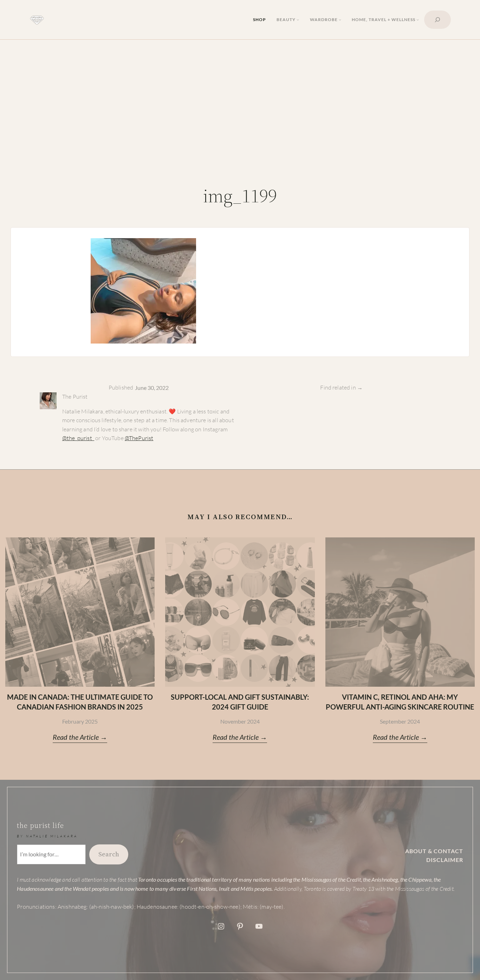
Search (108, 854)
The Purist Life (40, 825)
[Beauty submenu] (298, 19)
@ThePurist (139, 438)
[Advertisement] (240, 120)
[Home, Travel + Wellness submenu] (417, 19)
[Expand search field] (437, 20)
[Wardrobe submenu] (340, 19)
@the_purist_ (78, 438)
